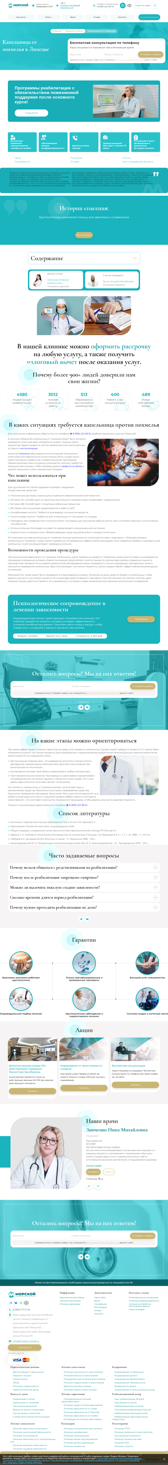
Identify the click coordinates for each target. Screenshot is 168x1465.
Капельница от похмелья (26, 1402)
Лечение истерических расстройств (83, 1428)
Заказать (33, 1091)
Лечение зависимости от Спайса (81, 1415)
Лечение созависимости (26, 1386)
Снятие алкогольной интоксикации (31, 1417)
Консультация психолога (127, 1435)
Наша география (137, 1309)
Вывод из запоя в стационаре (28, 1409)
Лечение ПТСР (122, 1428)
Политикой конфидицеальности (98, 1460)
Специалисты (22, 161)
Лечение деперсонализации (79, 1443)
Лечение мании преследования (81, 1439)
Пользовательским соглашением (66, 1460)
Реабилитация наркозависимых (131, 1413)
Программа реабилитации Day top (132, 1409)
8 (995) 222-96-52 (105, 6)
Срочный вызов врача (149, 17)
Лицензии (76, 158)
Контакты (98, 1314)
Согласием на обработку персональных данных (26, 1460)
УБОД (16, 1382)
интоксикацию (29, 448)
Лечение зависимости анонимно (30, 1428)
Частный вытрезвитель (25, 1406)
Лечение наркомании (70, 1304)
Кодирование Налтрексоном (129, 1382)
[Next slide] (97, 1186)
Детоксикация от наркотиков (28, 1372)
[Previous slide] (89, 1186)
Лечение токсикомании (25, 1435)
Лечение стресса (123, 1446)
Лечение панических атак (128, 1439)
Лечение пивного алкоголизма (80, 1389)
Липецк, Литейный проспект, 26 (70, 6)
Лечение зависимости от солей (80, 1408)
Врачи (97, 1301)
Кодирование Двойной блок (129, 1379)
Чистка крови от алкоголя (26, 1413)
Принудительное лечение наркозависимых (76, 1400)
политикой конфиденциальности (130, 60)
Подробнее (31, 113)
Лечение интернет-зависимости (30, 1445)
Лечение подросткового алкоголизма (84, 1382)
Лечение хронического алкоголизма (83, 1372)
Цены (18, 158)
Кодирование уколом (125, 1375)
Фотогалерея (100, 1307)
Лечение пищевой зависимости (30, 1449)
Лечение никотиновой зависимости (32, 1432)
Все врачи (93, 1172)
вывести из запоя (72, 466)
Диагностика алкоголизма (77, 1386)
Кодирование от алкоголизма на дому (134, 1389)
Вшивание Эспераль (125, 1386)
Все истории (84, 235)
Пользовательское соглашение (143, 1297)
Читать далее (94, 1166)
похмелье (24, 453)
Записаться (24, 1347)
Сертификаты (100, 1304)
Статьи (126, 158)
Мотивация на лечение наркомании (83, 1419)
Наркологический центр (26, 1389)
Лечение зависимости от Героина (81, 1412)
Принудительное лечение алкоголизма (84, 1379)
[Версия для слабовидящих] (26, 1303)
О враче (108, 1172)
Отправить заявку (150, 54)
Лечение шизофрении (75, 1432)
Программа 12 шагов (125, 1402)
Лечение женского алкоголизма (81, 1375)
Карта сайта (100, 1297)
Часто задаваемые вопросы (137, 161)
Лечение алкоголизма (70, 1301)
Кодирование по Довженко (129, 1372)
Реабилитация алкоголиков (128, 1406)
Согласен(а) (152, 1459)
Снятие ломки (20, 1379)
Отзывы (74, 161)
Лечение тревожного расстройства (133, 1432)
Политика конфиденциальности (144, 1301)
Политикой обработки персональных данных (119, 1458)
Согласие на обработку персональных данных (140, 1305)
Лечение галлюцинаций (76, 1435)
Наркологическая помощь (72, 1297)
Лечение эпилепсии (74, 1446)
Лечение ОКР (121, 1443)
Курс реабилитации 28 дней (129, 1399)
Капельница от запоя (24, 1399)
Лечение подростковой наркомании (83, 1405)
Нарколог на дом (22, 1375)
